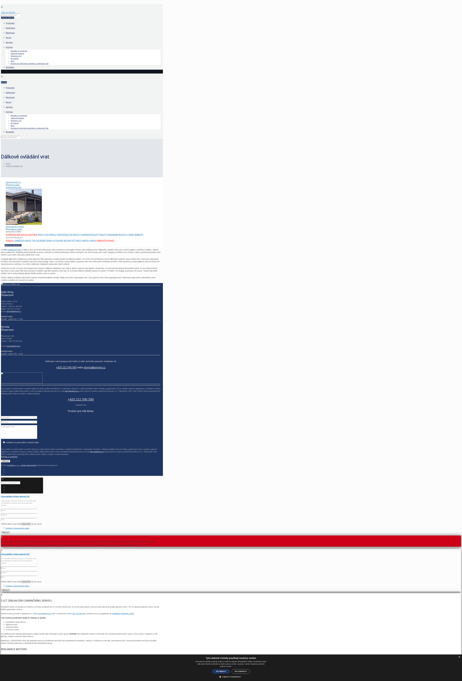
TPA (33, 240)
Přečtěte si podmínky (9, 457)
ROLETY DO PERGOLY (47, 234)
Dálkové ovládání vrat (14, 166)
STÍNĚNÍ (15, 227)
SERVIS (93, 240)
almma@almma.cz (14, 311)
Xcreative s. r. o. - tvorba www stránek (22, 465)
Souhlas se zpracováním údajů (17, 528)
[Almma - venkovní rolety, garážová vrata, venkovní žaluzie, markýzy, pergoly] (2, 5)
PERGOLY (10, 240)
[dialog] (231, 667)
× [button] (459, 657)
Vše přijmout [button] (221, 671)
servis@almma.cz (44, 613)
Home (8, 163)
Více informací (237, 666)
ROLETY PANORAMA (109, 234)
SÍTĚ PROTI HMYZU (80, 240)
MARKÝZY (139, 234)
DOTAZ (4, 82)
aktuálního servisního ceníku (123, 613)
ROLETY (13, 182)
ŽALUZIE (13, 187)
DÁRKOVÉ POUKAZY (105, 240)
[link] (80, 378)
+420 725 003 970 (78, 613)
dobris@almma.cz (13, 346)
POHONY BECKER (63, 240)
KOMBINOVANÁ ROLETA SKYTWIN (21, 234)
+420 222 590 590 (8, 12)
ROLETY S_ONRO (126, 234)
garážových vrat (14, 250)
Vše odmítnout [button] (241, 671)
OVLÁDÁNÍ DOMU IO (45, 240)
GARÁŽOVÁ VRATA (23, 240)
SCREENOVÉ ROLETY (90, 234)
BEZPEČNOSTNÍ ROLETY (69, 234)
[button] (231, 677)
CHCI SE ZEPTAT (7, 18)
